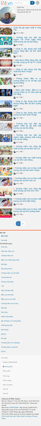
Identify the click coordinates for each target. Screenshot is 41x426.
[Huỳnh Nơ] (14, 33)
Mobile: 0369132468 (10, 362)
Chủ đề (5, 389)
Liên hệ (5, 393)
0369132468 (14, 407)
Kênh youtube (7, 385)
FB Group (6, 376)
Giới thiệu (4, 358)
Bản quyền (6, 371)
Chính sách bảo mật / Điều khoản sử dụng (16, 416)
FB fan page (7, 380)
